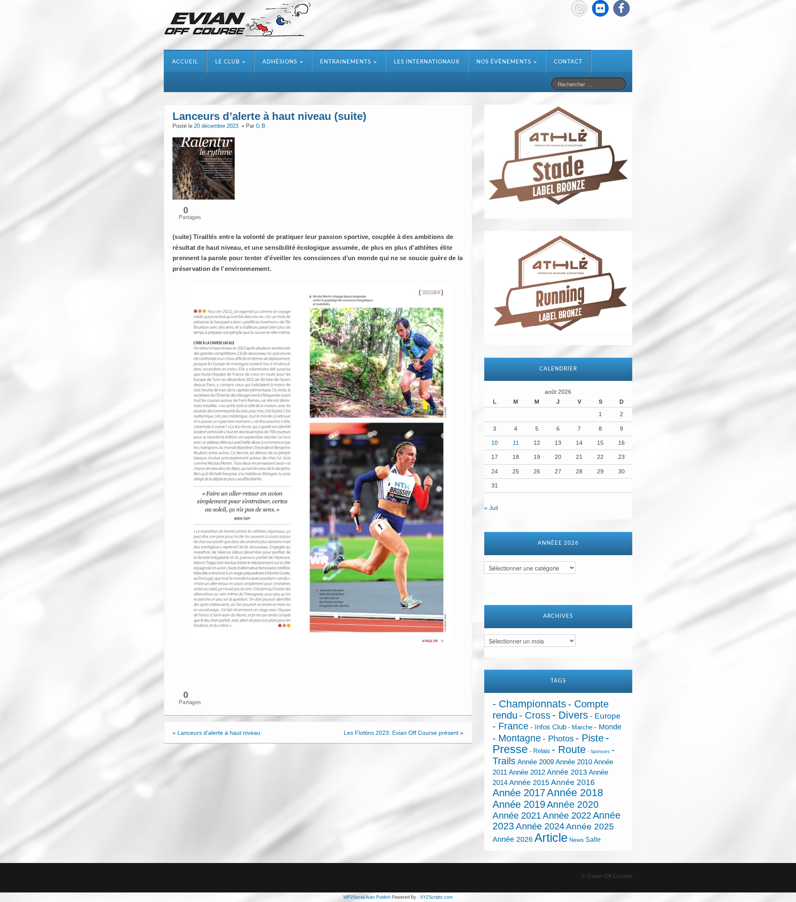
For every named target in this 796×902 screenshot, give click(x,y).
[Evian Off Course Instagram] (579, 8)
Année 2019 (519, 804)
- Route (569, 749)
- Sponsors (598, 751)
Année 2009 (535, 762)
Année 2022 (567, 815)
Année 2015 (529, 782)
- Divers (570, 715)
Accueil (185, 62)
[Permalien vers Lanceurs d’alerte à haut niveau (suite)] (203, 167)
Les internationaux (426, 62)
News (576, 840)
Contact (568, 62)
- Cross (535, 715)
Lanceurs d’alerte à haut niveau (218, 732)
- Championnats (529, 703)
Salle (593, 839)
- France (511, 726)
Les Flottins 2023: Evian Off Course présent (401, 732)
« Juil (491, 508)
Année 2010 (574, 762)
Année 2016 (573, 782)
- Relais (539, 750)
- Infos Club (548, 727)
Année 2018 (575, 792)
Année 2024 (540, 826)
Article (551, 837)
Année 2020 (573, 804)
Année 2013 (567, 772)
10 (494, 442)
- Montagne (517, 738)
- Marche (580, 727)
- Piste (589, 738)
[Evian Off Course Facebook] (621, 8)
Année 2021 (517, 815)
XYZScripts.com (436, 897)
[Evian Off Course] (237, 20)
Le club (228, 62)
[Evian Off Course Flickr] (600, 8)
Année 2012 (527, 772)
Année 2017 (519, 792)
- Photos (558, 738)
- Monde (607, 727)
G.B (260, 126)
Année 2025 (590, 826)
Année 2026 (513, 839)
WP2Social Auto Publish (367, 897)
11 (516, 442)
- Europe (605, 716)
